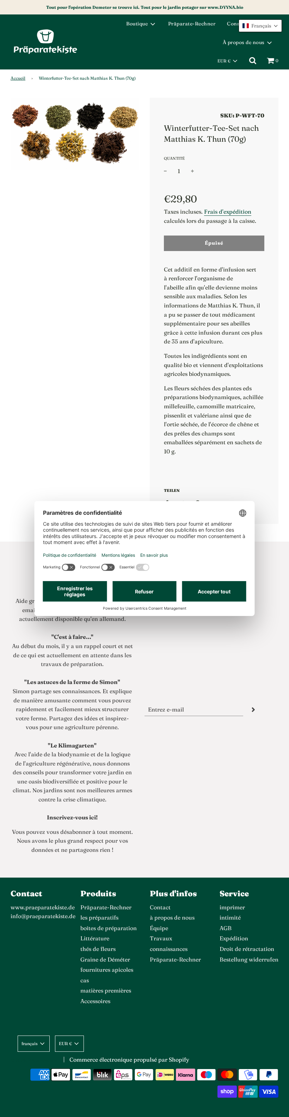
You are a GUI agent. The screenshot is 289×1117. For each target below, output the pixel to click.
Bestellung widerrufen (249, 959)
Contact (160, 907)
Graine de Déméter (105, 959)
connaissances (168, 948)
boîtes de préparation (108, 928)
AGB (226, 928)
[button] (260, 26)
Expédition (234, 938)
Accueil (18, 78)
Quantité (174, 158)
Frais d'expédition (227, 211)
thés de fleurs (98, 948)
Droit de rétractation (247, 948)
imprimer (232, 907)
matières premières (105, 990)
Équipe (159, 928)
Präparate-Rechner (192, 23)
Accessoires (95, 1001)
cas (84, 980)
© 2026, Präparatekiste (34, 1060)
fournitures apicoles (106, 969)
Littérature (94, 938)
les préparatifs (99, 917)
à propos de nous (172, 917)
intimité (230, 917)
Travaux (161, 938)
